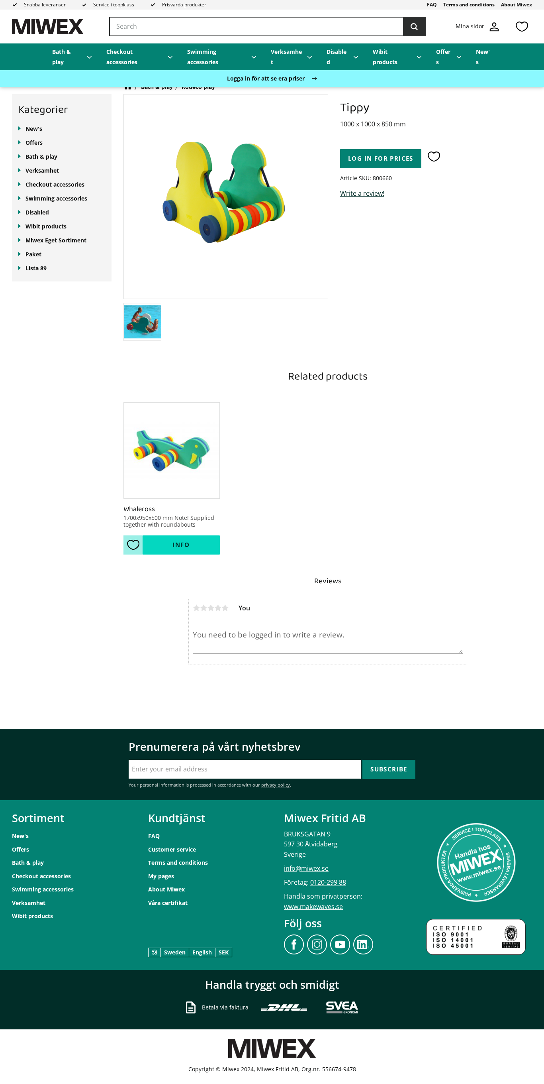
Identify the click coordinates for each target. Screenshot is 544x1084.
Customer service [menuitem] (172, 849)
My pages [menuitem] (161, 876)
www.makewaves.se (313, 906)
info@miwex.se (306, 868)
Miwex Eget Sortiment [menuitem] (55, 240)
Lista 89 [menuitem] (36, 268)
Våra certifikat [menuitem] (168, 903)
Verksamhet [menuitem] (286, 57)
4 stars (217, 608)
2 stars (203, 608)
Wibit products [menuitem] (385, 57)
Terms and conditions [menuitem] (469, 4)
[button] (521, 26)
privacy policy (275, 785)
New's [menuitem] (483, 57)
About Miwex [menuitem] (516, 4)
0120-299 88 (328, 882)
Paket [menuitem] (33, 254)
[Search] (414, 27)
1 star (196, 608)
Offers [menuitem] (443, 57)
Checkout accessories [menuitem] (121, 57)
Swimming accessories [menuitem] (202, 57)
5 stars (225, 608)
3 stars (210, 608)
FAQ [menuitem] (432, 4)
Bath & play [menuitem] (61, 57)
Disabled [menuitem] (336, 57)
